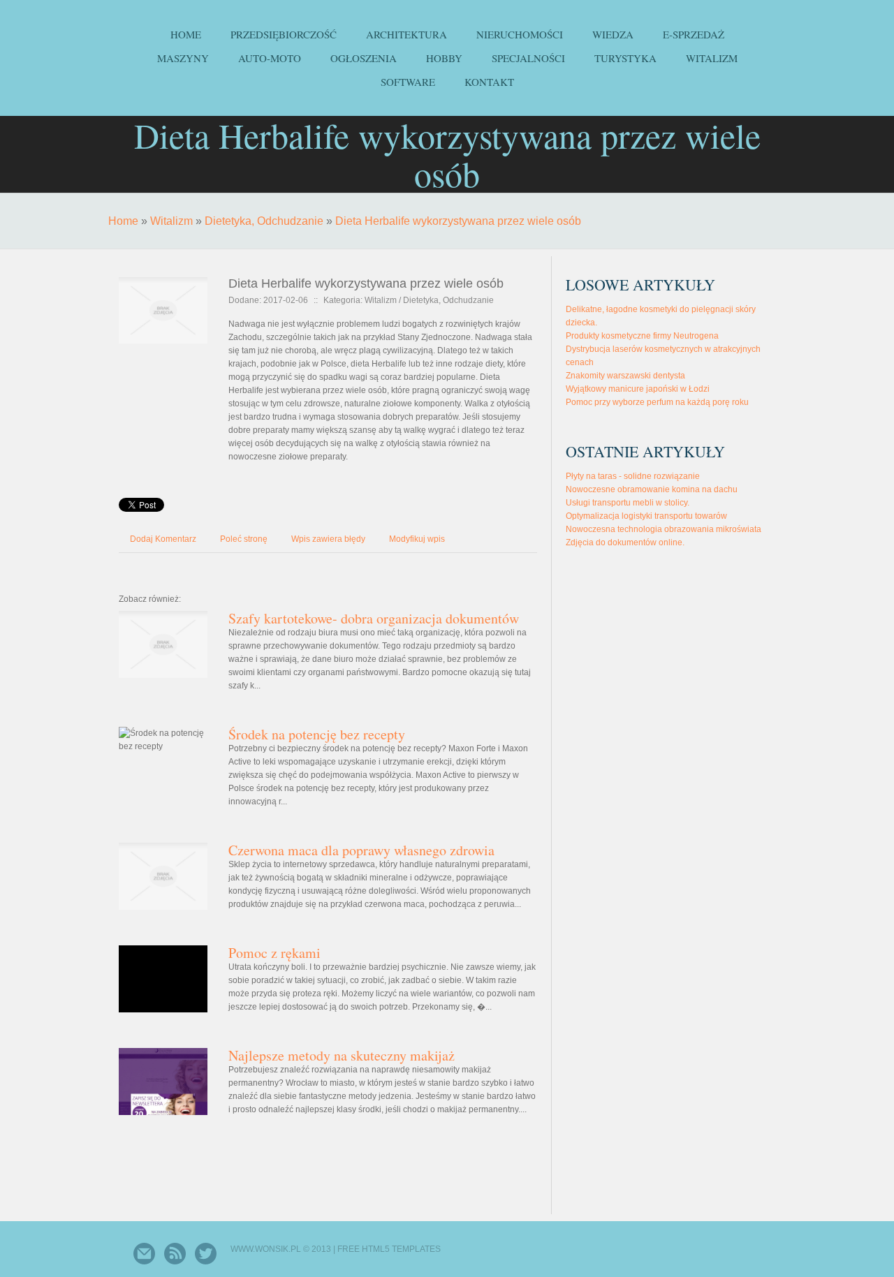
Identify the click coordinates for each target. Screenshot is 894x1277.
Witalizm (171, 221)
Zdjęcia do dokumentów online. (625, 542)
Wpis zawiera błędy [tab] (328, 539)
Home (123, 221)
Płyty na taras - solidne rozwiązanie (633, 476)
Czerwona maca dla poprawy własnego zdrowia (361, 850)
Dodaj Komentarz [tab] (163, 539)
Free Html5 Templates (389, 1249)
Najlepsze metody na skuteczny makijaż (341, 1055)
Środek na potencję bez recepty (316, 734)
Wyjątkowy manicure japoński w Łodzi (638, 389)
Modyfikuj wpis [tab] (417, 539)
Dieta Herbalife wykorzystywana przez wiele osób (458, 221)
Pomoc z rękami (274, 952)
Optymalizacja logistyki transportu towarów (646, 516)
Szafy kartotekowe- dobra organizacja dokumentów (373, 618)
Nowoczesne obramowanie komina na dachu (652, 489)
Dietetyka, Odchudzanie (264, 221)
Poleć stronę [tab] (244, 539)
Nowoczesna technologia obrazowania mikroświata (663, 529)
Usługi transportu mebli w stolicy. (627, 503)
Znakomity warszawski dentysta (625, 376)
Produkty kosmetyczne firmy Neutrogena (642, 336)
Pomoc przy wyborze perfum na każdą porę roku (657, 402)
